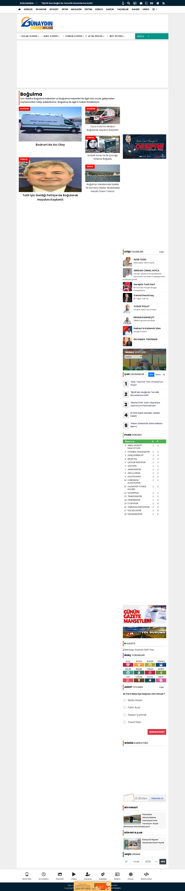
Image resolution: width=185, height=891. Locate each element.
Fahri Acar (134, 707)
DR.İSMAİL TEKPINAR (146, 339)
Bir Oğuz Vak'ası (141, 298)
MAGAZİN (76, 9)
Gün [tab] (151, 374)
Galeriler (60, 879)
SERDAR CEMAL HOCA (146, 270)
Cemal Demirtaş (144, 295)
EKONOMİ (41, 9)
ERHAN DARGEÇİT (144, 317)
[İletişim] (135, 3)
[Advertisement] (113, 23)
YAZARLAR (122, 9)
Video (74, 879)
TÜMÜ (161, 252)
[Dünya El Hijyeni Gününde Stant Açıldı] (132, 843)
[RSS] (163, 3)
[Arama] (128, 3)
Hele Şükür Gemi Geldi (144, 262)
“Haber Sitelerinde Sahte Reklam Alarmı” (143, 425)
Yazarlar (88, 879)
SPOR (65, 9)
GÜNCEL (28, 9)
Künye (131, 879)
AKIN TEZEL (140, 259)
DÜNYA (99, 9)
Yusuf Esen (134, 722)
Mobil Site (26, 879)
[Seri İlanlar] (146, 3)
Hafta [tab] (158, 374)
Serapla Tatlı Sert (144, 284)
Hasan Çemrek (137, 715)
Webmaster (146, 879)
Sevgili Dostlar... (141, 331)
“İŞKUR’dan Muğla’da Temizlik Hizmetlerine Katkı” (67, 3)
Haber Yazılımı (114, 888)
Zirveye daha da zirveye (145, 309)
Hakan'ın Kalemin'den (147, 328)
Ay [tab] (164, 374)
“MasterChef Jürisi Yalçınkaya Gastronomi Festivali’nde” (142, 404)
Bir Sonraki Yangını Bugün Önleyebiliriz (145, 289)
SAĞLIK (110, 9)
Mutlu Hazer (135, 700)
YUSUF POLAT (142, 306)
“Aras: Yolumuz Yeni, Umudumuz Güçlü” (144, 383)
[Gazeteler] (152, 3)
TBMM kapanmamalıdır (144, 320)
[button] (155, 9)
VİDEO (146, 9)
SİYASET (54, 9)
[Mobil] (123, 3)
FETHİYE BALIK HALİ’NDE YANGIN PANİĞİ (142, 415)
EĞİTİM (88, 9)
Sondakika (44, 879)
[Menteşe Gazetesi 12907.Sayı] (138, 649)
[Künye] (157, 3)
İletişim (117, 879)
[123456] (144, 769)
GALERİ (135, 9)
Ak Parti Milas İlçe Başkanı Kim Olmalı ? (144, 693)
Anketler (103, 879)
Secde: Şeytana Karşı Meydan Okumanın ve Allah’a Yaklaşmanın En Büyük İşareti (144, 276)
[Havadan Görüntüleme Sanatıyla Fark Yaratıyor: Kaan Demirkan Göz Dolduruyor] (132, 818)
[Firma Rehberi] (141, 3)
